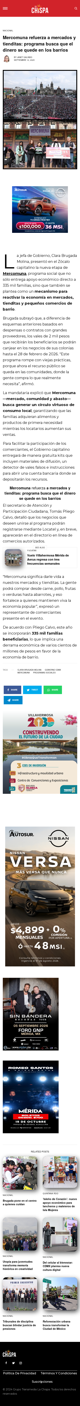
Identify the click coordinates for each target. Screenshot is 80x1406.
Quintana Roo (50, 1193)
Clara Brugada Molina (29, 670)
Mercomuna (23, 673)
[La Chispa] (40, 8)
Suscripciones (42, 1381)
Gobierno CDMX (53, 670)
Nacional (8, 31)
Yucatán (31, 550)
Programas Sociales (44, 673)
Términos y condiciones (59, 1373)
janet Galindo (24, 57)
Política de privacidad (19, 1373)
